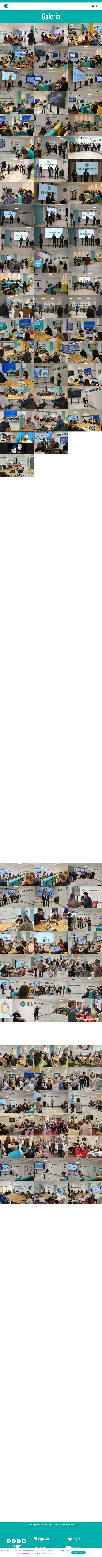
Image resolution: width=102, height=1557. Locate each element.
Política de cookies (47, 1525)
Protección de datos (68, 1525)
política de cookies (46, 1553)
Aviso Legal (57, 1525)
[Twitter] (14, 1541)
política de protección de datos (31, 1553)
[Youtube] (24, 1541)
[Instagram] (19, 1541)
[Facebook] (8, 1541)
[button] (93, 6)
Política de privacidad (34, 1525)
